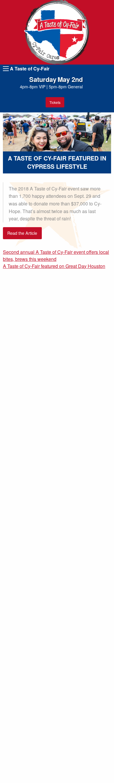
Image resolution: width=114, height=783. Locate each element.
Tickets (55, 102)
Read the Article (22, 233)
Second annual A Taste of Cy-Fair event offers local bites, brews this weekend (56, 255)
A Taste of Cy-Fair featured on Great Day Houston (54, 266)
